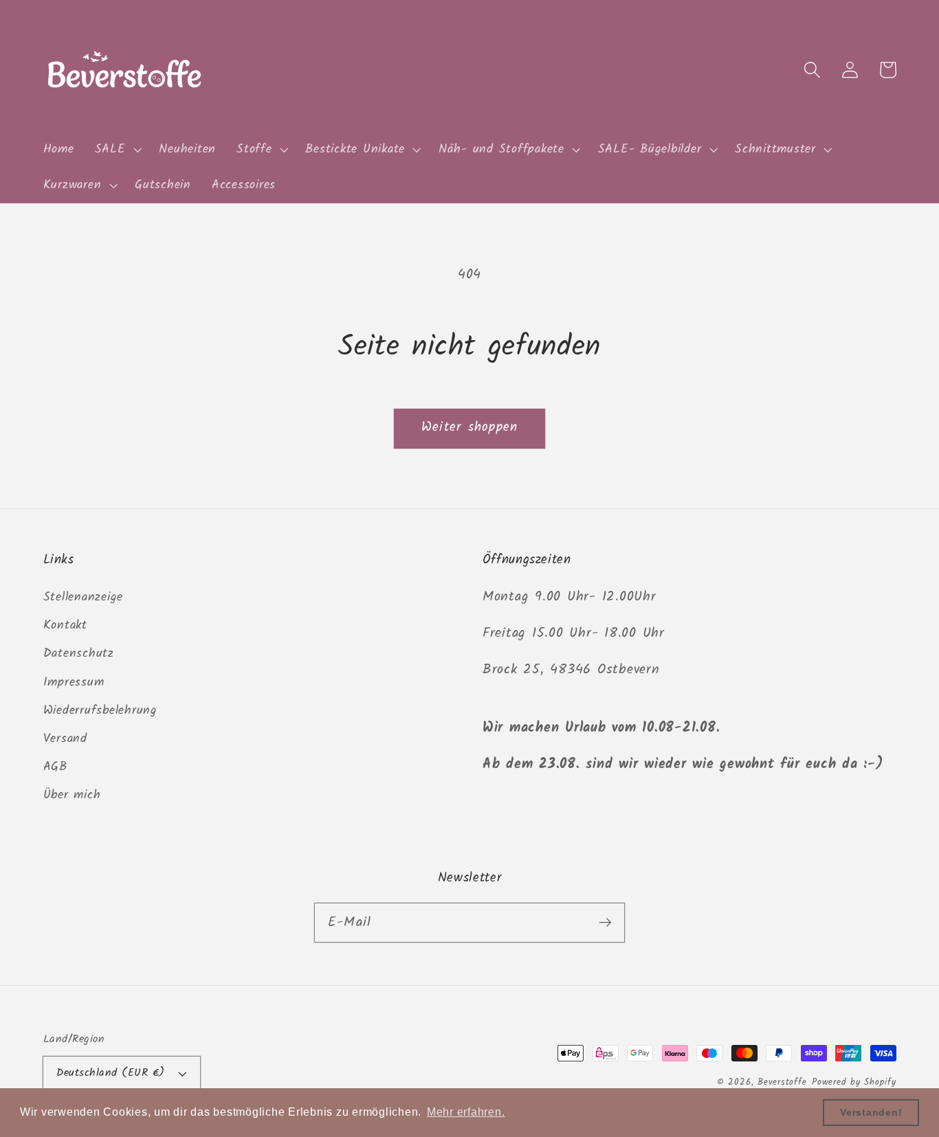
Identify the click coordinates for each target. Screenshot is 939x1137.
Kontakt (65, 625)
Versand (65, 738)
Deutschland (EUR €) (110, 1073)
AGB (55, 766)
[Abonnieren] (605, 922)
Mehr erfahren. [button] (466, 1112)
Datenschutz (78, 653)
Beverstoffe (782, 1083)
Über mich (72, 794)
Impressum (73, 682)
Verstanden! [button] (871, 1112)
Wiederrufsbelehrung (100, 710)
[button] (117, 150)
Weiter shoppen (469, 427)
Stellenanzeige (83, 597)
